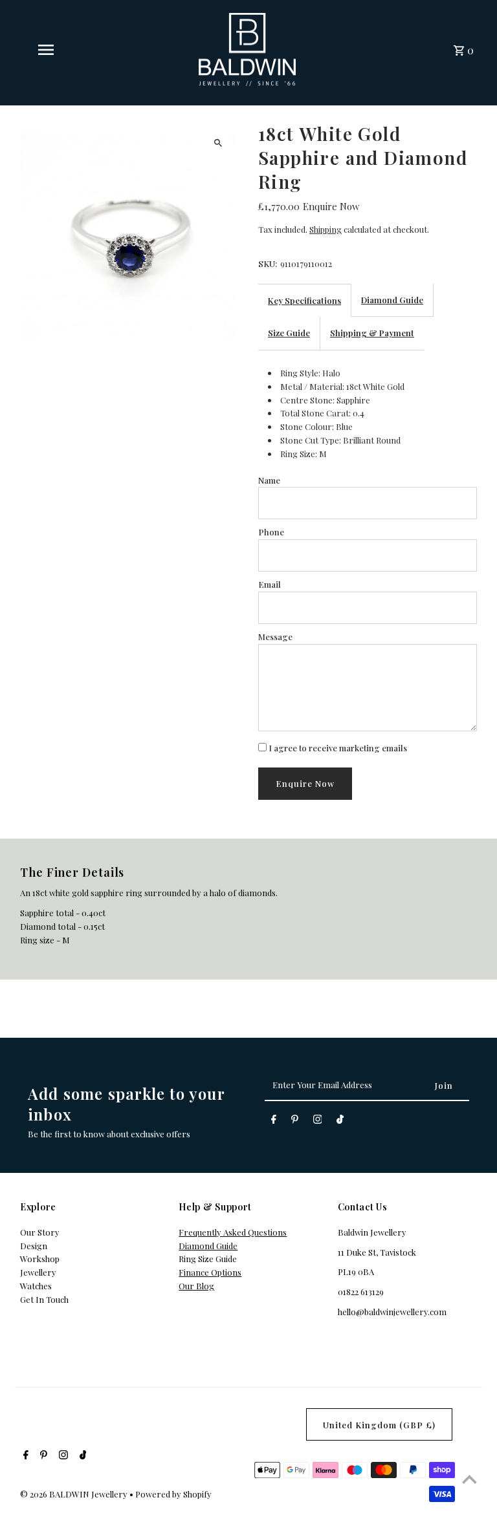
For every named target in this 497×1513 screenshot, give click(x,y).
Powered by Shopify (173, 1493)
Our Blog (196, 1285)
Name (269, 480)
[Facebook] (273, 1121)
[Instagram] (317, 1121)
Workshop (40, 1258)
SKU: (267, 263)
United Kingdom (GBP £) (379, 1424)
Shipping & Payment (372, 332)
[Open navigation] (67, 50)
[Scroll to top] (469, 1479)
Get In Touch (44, 1299)
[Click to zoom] (217, 142)
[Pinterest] (294, 1121)
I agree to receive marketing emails (337, 747)
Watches (36, 1285)
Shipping (325, 229)
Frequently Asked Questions (233, 1232)
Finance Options (210, 1272)
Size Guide (289, 332)
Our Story (40, 1232)
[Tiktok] (340, 1121)
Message (275, 636)
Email (269, 584)
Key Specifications (304, 300)
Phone (271, 531)
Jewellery (38, 1272)
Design (33, 1245)
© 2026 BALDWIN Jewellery (74, 1493)
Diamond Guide (392, 299)
